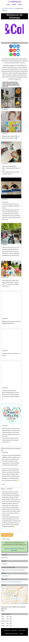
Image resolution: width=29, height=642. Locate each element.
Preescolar (4, 563)
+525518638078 (5, 576)
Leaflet (12, 603)
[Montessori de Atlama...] (15, 596)
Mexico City (12, 8)
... (20, 79)
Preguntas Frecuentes (11, 633)
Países (20, 4)
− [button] (2, 591)
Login (21, 633)
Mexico (7, 8)
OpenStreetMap (20, 603)
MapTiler (16, 603)
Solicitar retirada (6, 539)
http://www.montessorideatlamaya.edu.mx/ (11, 581)
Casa (9, 4)
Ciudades (14, 4)
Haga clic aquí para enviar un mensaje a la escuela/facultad (13, 569)
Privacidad (22, 630)
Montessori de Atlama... (15, 598)
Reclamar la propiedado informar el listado (7, 535)
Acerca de (7, 630)
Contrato (14, 630)
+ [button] (2, 589)
